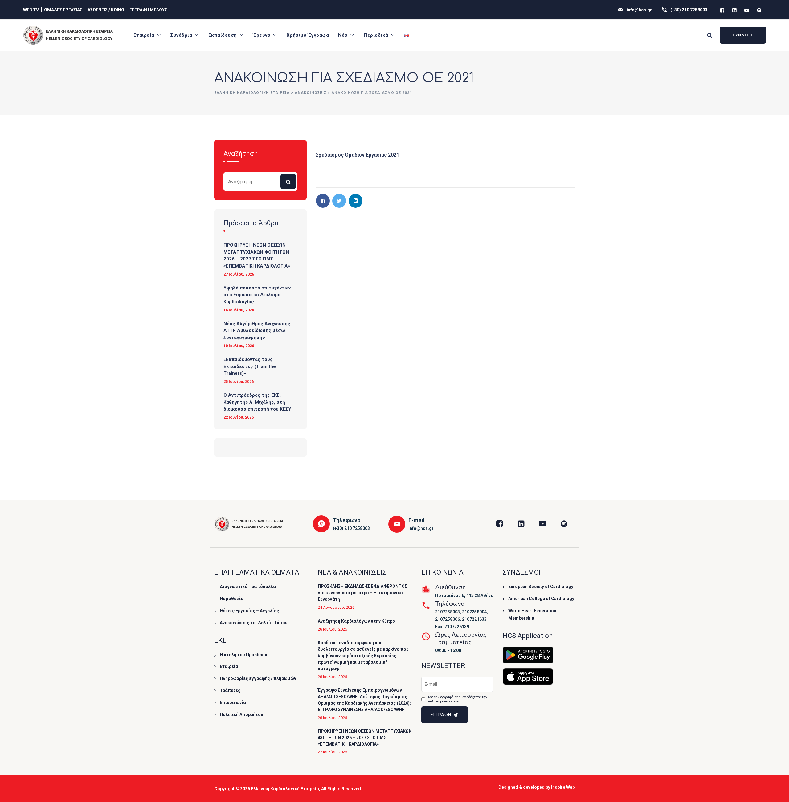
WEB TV (31, 9)
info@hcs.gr (639, 9)
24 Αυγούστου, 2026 (336, 607)
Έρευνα (261, 35)
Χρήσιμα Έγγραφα (308, 35)
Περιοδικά (376, 35)
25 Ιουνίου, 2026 (238, 381)
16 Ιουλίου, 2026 (238, 310)
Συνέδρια (181, 35)
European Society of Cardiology (540, 586)
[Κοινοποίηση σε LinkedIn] (355, 201)
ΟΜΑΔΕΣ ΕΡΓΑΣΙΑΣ (63, 9)
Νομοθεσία (231, 598)
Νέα (343, 35)
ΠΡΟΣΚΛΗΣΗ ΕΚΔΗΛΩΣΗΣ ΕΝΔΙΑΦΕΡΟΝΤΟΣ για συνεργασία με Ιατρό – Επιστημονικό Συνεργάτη (362, 593)
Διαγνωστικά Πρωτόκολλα (248, 586)
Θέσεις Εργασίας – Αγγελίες (249, 610)
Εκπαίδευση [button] (222, 35)
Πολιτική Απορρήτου (241, 714)
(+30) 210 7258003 (688, 9)
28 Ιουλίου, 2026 (332, 629)
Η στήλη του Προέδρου (243, 654)
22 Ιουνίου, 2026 (238, 417)
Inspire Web (563, 787)
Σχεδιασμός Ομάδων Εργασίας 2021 (357, 155)
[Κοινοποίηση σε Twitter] (339, 201)
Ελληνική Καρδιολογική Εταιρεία (285, 788)
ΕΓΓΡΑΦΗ (441, 714)
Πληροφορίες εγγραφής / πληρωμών (258, 678)
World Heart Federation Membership (532, 614)
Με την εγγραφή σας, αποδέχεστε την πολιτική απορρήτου (457, 699)
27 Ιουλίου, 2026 (238, 274)
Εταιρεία (143, 35)
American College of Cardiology (541, 598)
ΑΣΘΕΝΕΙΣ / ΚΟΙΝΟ (106, 9)
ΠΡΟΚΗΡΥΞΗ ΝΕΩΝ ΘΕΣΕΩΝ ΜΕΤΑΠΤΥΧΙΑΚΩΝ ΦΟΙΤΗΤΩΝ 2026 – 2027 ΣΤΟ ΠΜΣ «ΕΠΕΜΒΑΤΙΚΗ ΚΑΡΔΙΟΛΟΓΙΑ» (256, 255)
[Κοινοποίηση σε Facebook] (323, 201)
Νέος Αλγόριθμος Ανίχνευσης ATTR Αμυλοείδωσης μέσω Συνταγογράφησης (256, 330)
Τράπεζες (230, 690)
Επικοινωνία (233, 702)
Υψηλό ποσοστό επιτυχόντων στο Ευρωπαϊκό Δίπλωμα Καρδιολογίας (257, 295)
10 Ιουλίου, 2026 (238, 345)
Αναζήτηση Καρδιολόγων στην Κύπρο (356, 621)
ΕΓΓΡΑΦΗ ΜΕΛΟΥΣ (148, 9)
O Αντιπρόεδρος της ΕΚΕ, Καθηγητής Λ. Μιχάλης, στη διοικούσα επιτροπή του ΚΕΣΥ (257, 402)
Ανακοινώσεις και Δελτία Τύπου (254, 622)
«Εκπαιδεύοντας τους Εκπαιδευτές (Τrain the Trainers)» (249, 366)
